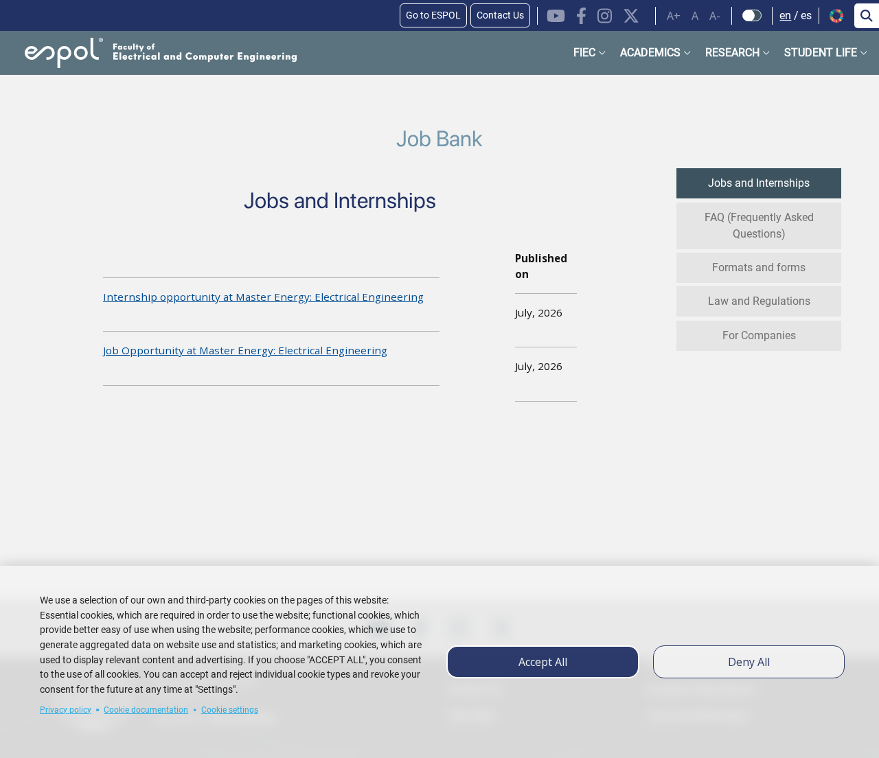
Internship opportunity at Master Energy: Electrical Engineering (263, 296)
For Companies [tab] (759, 335)
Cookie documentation (146, 710)
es (806, 15)
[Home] (150, 53)
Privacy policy (65, 710)
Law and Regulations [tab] (759, 301)
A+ (674, 15)
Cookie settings (229, 710)
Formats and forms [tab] (759, 267)
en (785, 15)
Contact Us (500, 15)
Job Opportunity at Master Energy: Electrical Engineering (245, 350)
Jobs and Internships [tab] (759, 183)
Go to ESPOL (433, 15)
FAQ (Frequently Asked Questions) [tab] (759, 225)
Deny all (749, 661)
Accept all (542, 661)
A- (714, 15)
